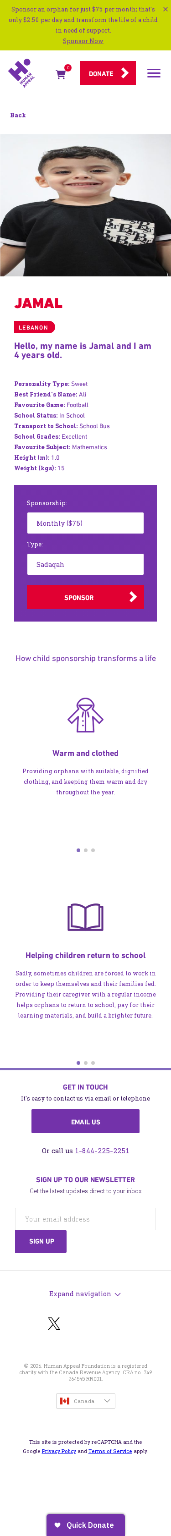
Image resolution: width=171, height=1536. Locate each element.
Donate (101, 74)
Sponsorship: (47, 503)
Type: (35, 544)
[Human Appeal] (28, 73)
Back (18, 115)
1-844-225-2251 (102, 1150)
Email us (85, 1122)
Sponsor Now (83, 41)
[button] (78, 850)
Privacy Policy (59, 1451)
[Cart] (61, 76)
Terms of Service (110, 1451)
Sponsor (78, 598)
